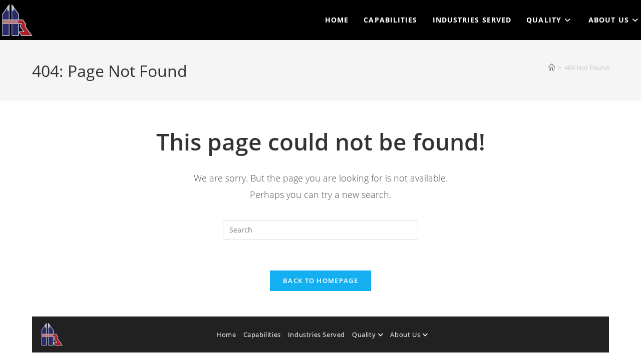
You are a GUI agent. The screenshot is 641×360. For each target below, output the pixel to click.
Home (226, 334)
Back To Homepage (320, 280)
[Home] (551, 67)
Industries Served (316, 334)
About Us (406, 334)
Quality (365, 334)
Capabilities (262, 334)
